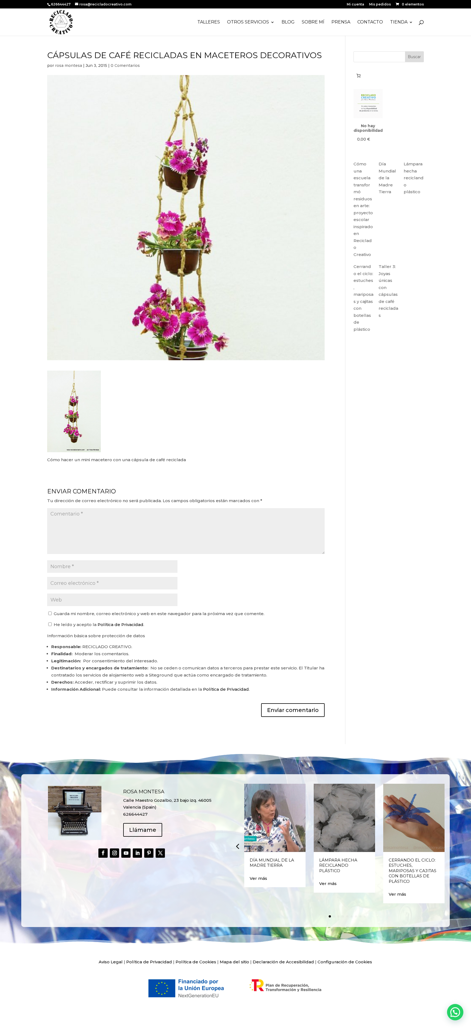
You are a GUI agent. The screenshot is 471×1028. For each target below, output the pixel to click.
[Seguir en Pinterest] (148, 853)
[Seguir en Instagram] (114, 853)
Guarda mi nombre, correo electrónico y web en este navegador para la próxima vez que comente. (159, 613)
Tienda (398, 22)
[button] (237, 846)
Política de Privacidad (120, 624)
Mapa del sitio (234, 961)
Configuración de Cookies (345, 961)
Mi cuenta (355, 4)
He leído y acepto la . (98, 624)
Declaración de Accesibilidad (283, 961)
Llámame (142, 830)
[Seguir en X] (160, 853)
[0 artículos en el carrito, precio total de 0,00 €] (359, 75)
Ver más (258, 878)
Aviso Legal (111, 961)
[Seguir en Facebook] (103, 853)
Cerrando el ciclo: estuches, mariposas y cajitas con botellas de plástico (412, 870)
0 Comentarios (125, 65)
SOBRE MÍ (313, 22)
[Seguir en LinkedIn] (137, 853)
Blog (288, 22)
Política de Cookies (196, 961)
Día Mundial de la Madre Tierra (387, 177)
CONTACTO (370, 22)
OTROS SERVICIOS (248, 22)
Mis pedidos (380, 4)
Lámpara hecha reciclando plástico (414, 177)
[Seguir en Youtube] (126, 853)
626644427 (61, 4)
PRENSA (340, 22)
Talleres (208, 22)
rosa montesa (68, 65)
